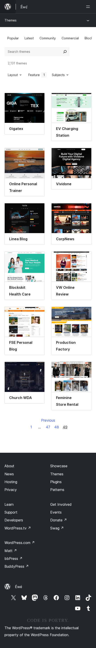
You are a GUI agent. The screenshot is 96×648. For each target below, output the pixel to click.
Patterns (57, 489)
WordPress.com (19, 542)
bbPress (13, 558)
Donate (58, 520)
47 (48, 427)
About (9, 466)
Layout (13, 75)
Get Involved (61, 504)
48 (56, 427)
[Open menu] (89, 6)
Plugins (56, 482)
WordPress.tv (17, 528)
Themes (10, 20)
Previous (48, 420)
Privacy (10, 489)
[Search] (65, 51)
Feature (36, 75)
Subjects (58, 75)
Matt (10, 550)
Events (56, 512)
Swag (57, 528)
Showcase (58, 466)
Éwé (18, 586)
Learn (9, 504)
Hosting (10, 482)
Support (10, 512)
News (9, 474)
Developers (13, 520)
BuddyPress (16, 566)
